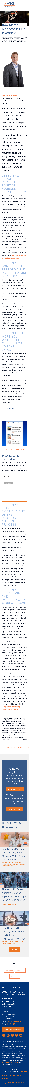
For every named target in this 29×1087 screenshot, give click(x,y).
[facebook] (3, 1035)
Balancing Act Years (20, 37)
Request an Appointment (13, 1029)
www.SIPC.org (14, 1062)
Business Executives (8, 38)
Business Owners (20, 38)
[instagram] (12, 1035)
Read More (15, 949)
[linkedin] (8, 1035)
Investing (10, 41)
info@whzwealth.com (14, 1021)
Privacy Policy (23, 1071)
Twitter (20, 970)
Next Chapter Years (19, 41)
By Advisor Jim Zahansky (9, 40)
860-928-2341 (11, 1024)
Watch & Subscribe (15, 809)
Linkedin (14, 976)
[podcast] (16, 1035)
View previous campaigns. (14, 449)
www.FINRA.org (6, 1062)
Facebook (9, 970)
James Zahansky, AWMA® (10, 95)
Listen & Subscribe (14, 789)
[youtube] (20, 1035)
